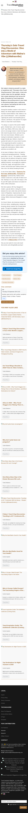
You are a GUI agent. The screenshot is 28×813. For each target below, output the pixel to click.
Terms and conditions (22, 804)
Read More (6, 342)
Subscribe (23, 807)
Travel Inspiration (6, 275)
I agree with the (18, 804)
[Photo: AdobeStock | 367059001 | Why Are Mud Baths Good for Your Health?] (14, 541)
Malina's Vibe (17, 278)
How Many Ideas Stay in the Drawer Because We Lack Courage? (12, 479)
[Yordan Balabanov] (3, 75)
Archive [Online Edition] (6, 714)
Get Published (4, 727)
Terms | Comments (5, 700)
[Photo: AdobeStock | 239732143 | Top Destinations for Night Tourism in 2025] (14, 653)
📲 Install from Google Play (12, 269)
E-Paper (3, 716)
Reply (4, 298)
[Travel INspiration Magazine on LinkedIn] (14, 767)
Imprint (2, 694)
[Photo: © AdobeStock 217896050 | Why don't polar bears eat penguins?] (14, 430)
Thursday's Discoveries (7, 282)
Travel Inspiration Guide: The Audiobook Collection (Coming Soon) (13, 627)
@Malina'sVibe (12, 239)
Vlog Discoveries (6, 278)
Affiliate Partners (5, 736)
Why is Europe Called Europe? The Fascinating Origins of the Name (13, 590)
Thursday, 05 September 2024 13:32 (11, 291)
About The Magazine (6, 711)
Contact (3, 703)
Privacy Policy (4, 697)
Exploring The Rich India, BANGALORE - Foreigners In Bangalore (13, 173)
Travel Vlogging (17, 275)
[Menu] (2, 5)
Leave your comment (7, 302)
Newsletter (3, 719)
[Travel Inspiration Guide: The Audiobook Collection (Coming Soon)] (14, 616)
